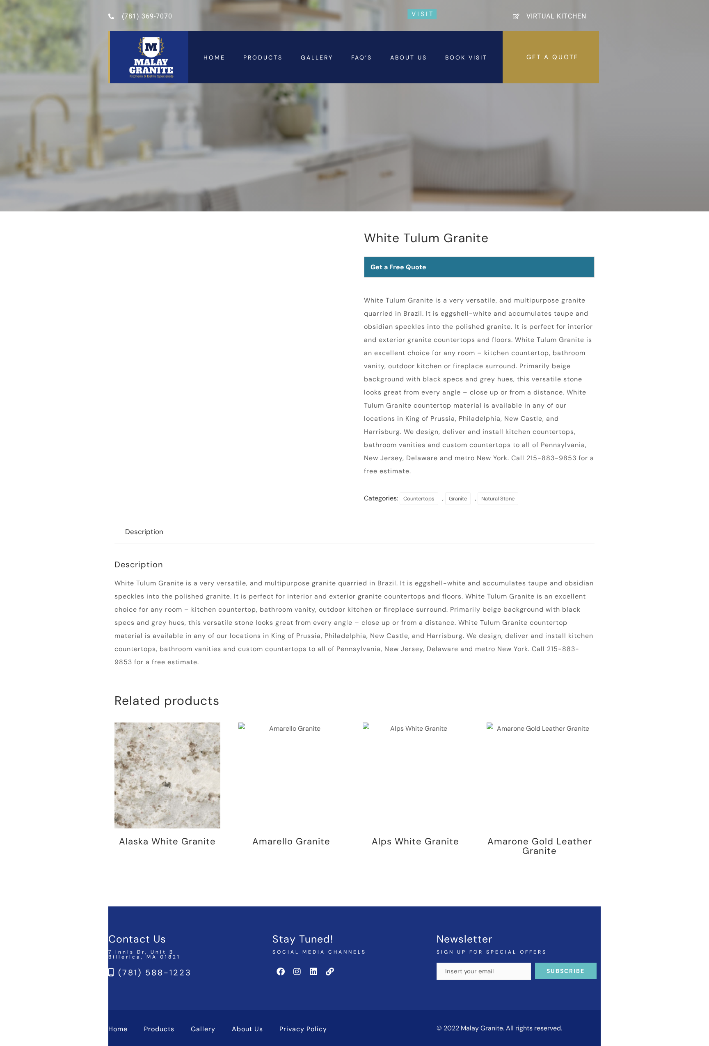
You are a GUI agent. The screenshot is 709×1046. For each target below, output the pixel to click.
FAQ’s (361, 57)
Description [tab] (144, 531)
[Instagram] (297, 971)
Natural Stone (498, 498)
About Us (408, 57)
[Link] (330, 971)
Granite (458, 498)
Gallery (317, 57)
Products (263, 57)
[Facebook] (280, 971)
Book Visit (466, 57)
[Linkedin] (313, 971)
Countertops (419, 498)
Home (214, 57)
